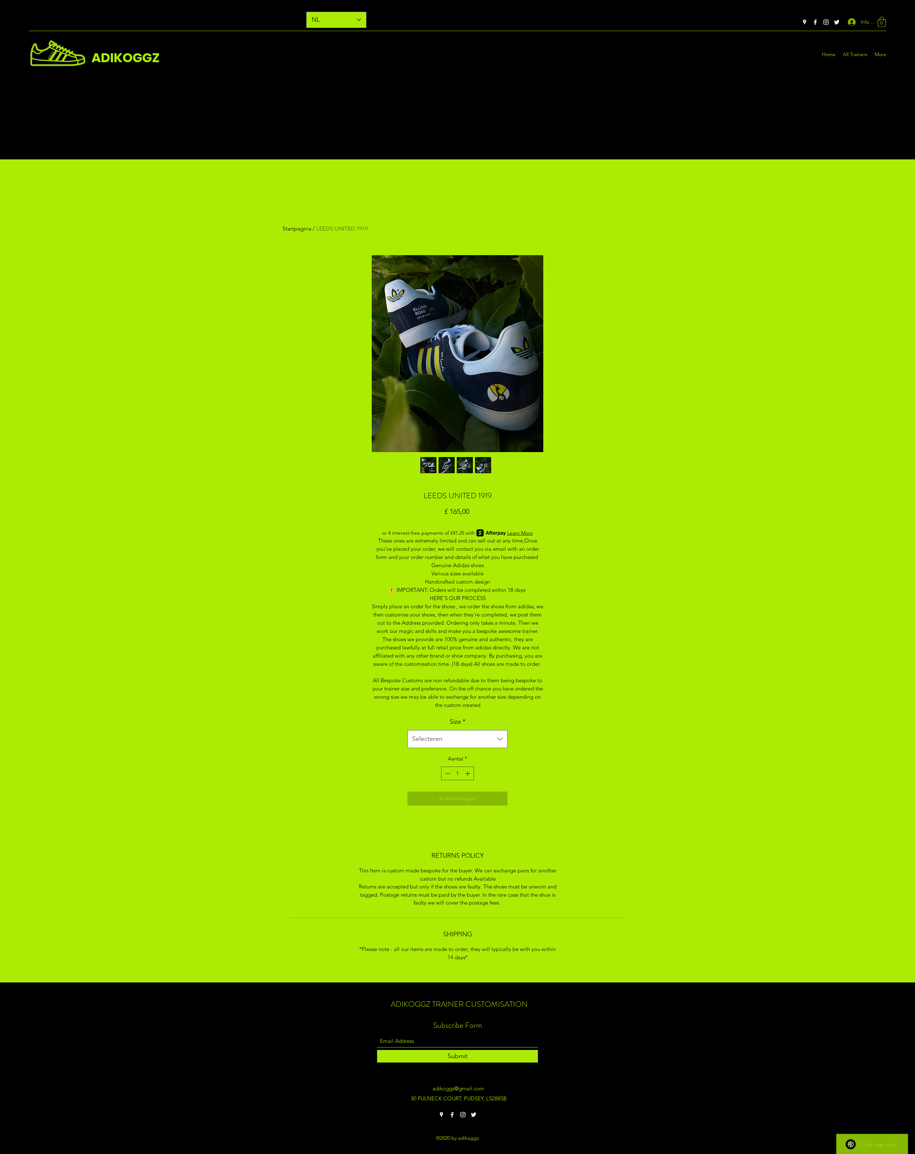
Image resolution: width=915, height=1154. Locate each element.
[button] (881, 22)
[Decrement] (447, 773)
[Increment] (468, 773)
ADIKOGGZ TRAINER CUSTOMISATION (459, 1004)
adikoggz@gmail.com (458, 1088)
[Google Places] (804, 22)
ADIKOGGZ (126, 58)
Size (457, 721)
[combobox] (457, 739)
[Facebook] (815, 22)
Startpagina (296, 228)
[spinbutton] (458, 773)
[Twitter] (836, 22)
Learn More (520, 533)
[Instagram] (826, 22)
